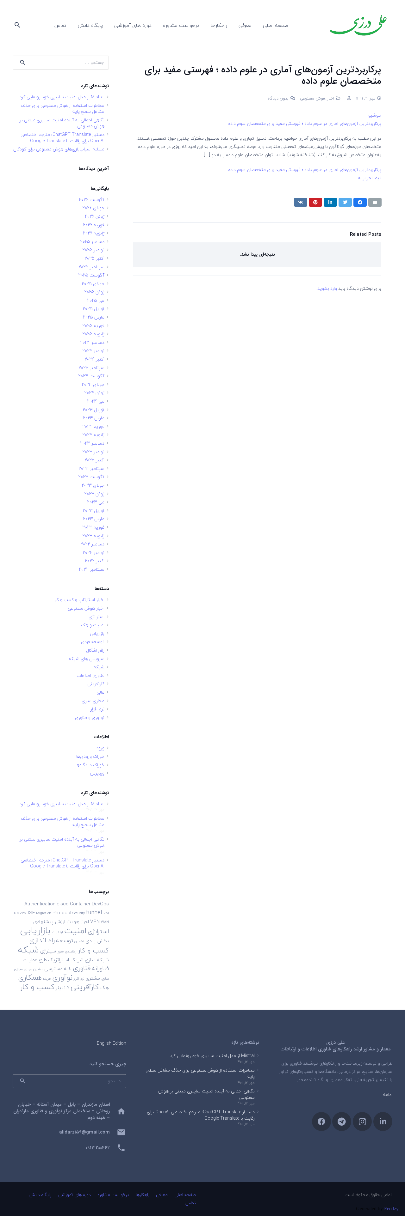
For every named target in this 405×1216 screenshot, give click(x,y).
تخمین (79, 941)
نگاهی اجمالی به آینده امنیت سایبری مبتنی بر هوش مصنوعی (62, 123)
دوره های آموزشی (74, 1195)
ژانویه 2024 (93, 435)
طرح (43, 960)
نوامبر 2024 (93, 351)
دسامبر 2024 (92, 342)
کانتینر (62, 987)
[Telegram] (341, 1121)
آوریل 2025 (93, 309)
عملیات (30, 960)
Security (78, 913)
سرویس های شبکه (86, 659)
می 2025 (95, 300)
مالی (100, 692)
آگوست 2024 (91, 376)
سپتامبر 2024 (91, 368)
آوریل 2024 (93, 410)
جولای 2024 (93, 384)
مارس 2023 (93, 519)
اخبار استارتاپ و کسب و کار (79, 600)
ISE (31, 913)
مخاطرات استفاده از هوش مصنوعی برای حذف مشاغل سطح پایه (62, 108)
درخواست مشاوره (113, 1195)
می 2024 (95, 401)
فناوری (81, 968)
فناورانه (100, 968)
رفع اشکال (95, 650)
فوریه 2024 (93, 426)
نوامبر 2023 (93, 452)
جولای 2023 (93, 485)
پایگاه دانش (40, 1195)
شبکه (99, 667)
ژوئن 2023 (94, 494)
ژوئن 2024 (94, 393)
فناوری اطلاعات (90, 675)
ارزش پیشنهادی (49, 921)
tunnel (94, 912)
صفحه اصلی (185, 1195)
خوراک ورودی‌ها (90, 756)
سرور (60, 951)
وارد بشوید (327, 288)
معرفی (162, 1195)
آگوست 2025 (91, 275)
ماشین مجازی (33, 969)
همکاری (30, 977)
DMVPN (20, 913)
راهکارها (142, 1195)
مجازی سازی (93, 701)
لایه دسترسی (58, 968)
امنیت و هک (92, 625)
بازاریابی (97, 633)
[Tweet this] (345, 202)
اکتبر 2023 (94, 460)
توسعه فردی (92, 642)
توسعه (64, 940)
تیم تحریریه (369, 178)
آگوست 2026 (91, 200)
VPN (95, 921)
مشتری (92, 978)
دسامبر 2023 (92, 443)
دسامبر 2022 (92, 544)
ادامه (387, 1094)
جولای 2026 (93, 208)
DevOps (100, 904)
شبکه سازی (97, 960)
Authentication (39, 904)
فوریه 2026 (93, 225)
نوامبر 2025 (93, 250)
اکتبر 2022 (94, 561)
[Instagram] (362, 1121)
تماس (190, 1203)
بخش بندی (97, 941)
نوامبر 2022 (93, 552)
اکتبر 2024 (94, 359)
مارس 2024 (93, 418)
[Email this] (375, 202)
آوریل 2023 (93, 510)
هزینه (47, 979)
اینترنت (57, 932)
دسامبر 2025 (92, 242)
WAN (105, 922)
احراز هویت (77, 921)
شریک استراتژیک (66, 960)
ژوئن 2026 (94, 216)
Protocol (62, 913)
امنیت (75, 930)
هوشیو (374, 115)
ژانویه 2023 (93, 536)
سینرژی (48, 951)
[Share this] (360, 202)
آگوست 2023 (91, 477)
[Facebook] (321, 1121)
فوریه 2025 (93, 326)
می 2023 (95, 502)
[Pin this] (315, 202)
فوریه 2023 (93, 527)
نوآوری (62, 977)
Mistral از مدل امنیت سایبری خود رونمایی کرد (62, 97)
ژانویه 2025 (93, 334)
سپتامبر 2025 (91, 267)
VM (106, 913)
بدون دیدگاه (278, 98)
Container (80, 904)
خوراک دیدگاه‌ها (90, 765)
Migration (43, 913)
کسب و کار (37, 986)
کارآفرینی (95, 684)
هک (104, 987)
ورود (100, 748)
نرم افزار (97, 709)
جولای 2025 (93, 284)
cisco (63, 904)
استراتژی (96, 617)
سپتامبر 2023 (91, 468)
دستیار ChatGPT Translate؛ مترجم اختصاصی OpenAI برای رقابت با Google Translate (62, 138)
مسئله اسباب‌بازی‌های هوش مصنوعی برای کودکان (58, 149)
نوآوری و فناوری (89, 717)
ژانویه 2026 (93, 233)
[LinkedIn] (382, 1121)
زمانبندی (71, 951)
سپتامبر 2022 (91, 569)
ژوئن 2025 (94, 292)
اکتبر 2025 (94, 258)
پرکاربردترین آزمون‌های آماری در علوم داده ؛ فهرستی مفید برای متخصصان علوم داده (304, 123)
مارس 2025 (93, 317)
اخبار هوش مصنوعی (317, 98)
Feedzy (391, 1208)
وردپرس (97, 773)
